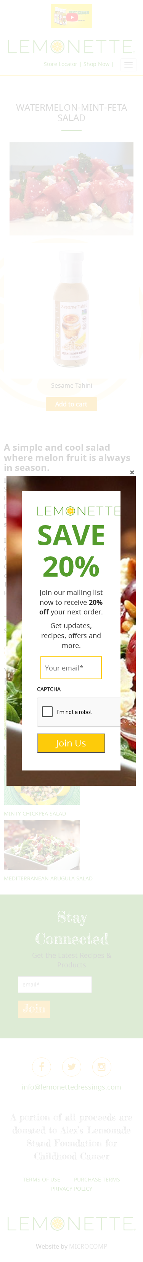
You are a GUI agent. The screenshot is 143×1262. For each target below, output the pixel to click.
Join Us (71, 743)
